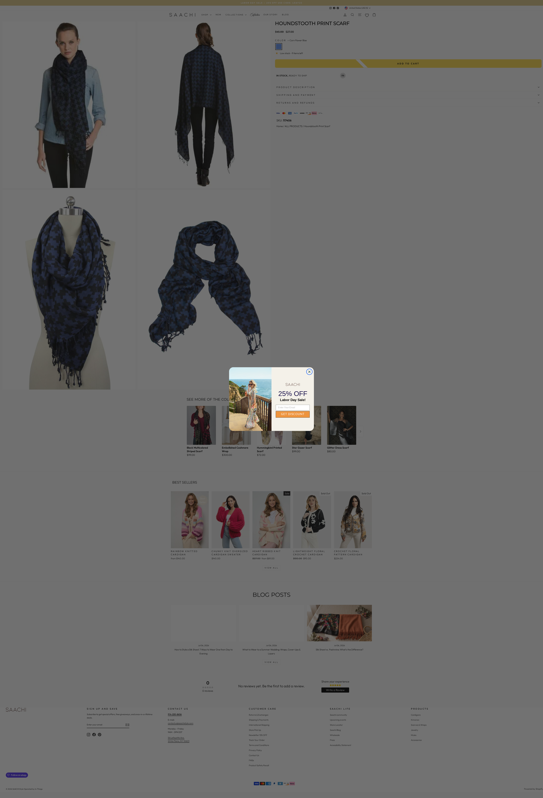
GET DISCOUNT (292, 414)
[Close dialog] (309, 371)
